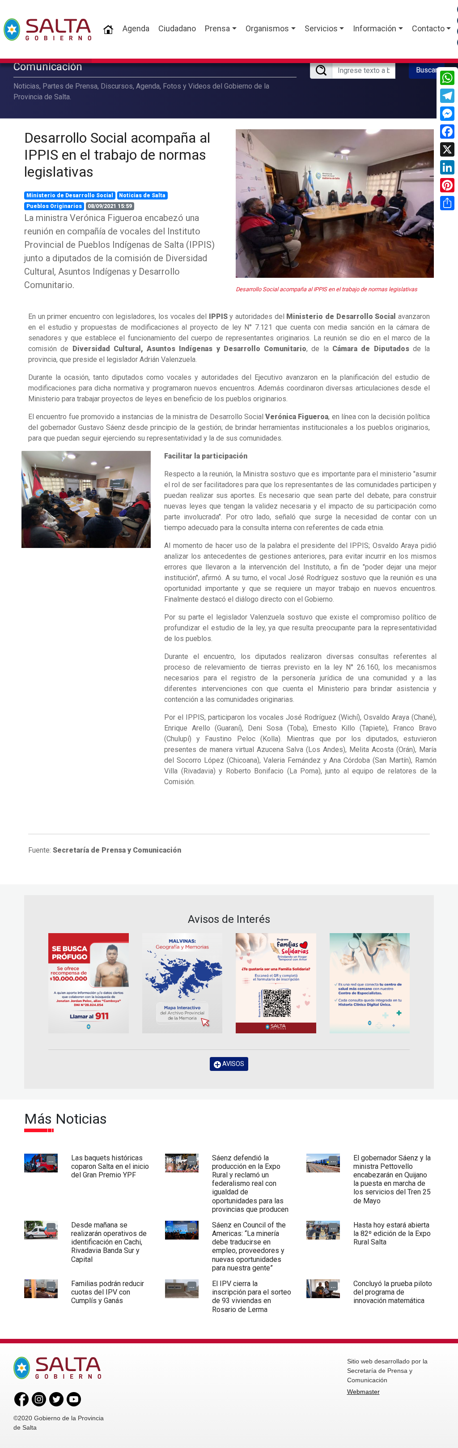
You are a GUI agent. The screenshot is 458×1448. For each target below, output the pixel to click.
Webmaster (363, 1391)
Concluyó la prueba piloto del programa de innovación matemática (392, 1292)
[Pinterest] (447, 185)
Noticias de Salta (142, 195)
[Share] (447, 203)
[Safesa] (370, 983)
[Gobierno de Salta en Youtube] (74, 1398)
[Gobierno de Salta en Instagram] (39, 1398)
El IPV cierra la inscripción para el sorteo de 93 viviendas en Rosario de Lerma (251, 1296)
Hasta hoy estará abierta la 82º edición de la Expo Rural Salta (392, 1233)
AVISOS (232, 1063)
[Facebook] (447, 131)
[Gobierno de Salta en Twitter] (56, 1398)
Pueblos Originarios (54, 206)
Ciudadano (177, 28)
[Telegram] (447, 96)
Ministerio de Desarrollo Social (69, 195)
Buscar (426, 70)
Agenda (136, 28)
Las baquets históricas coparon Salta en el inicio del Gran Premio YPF (110, 1166)
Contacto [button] (428, 28)
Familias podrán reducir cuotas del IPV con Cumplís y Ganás (107, 1292)
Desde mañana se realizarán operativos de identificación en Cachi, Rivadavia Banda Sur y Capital (109, 1242)
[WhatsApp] (447, 78)
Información (374, 28)
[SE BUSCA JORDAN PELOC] (88, 983)
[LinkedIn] (447, 167)
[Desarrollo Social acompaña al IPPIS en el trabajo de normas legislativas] (335, 203)
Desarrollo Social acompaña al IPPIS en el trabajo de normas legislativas (117, 155)
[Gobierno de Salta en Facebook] (21, 1398)
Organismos (267, 28)
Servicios (321, 28)
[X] (447, 149)
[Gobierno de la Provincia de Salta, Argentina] (47, 29)
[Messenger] (447, 114)
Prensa (217, 28)
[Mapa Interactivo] (182, 983)
